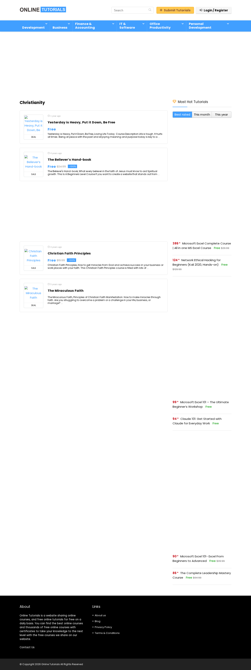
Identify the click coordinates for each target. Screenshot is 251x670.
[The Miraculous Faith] (33, 293)
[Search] (150, 10)
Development (33, 27)
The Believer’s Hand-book (69, 159)
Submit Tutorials (177, 10)
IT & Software (127, 26)
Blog (97, 621)
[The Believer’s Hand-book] (33, 162)
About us (100, 615)
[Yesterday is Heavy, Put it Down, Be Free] (33, 124)
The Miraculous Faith (66, 290)
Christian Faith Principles (69, 253)
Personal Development (200, 26)
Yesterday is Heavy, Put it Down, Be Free (81, 122)
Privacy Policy (103, 627)
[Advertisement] (125, 63)
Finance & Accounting (85, 26)
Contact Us (27, 647)
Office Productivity (160, 26)
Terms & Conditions (107, 633)
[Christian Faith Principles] (33, 255)
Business (60, 27)
